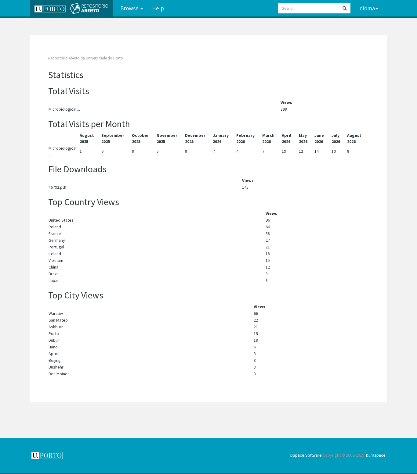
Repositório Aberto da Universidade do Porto (85, 58)
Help (158, 8)
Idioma (366, 8)
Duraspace (376, 455)
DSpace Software (306, 455)
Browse (130, 8)
